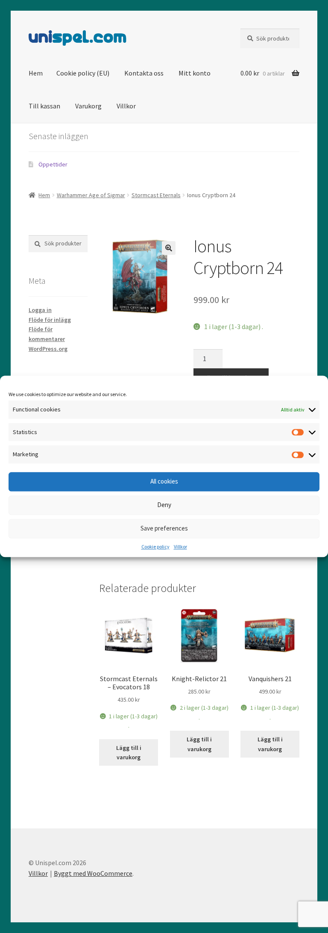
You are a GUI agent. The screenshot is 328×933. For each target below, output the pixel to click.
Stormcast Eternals (156, 195)
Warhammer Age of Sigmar (91, 195)
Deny (164, 505)
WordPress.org (48, 349)
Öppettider (52, 164)
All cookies (164, 482)
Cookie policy (155, 546)
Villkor (180, 546)
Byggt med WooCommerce (93, 873)
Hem (36, 73)
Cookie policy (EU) (82, 73)
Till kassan (44, 106)
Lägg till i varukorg (128, 752)
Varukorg (88, 106)
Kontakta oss (144, 73)
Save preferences (164, 529)
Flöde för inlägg (50, 320)
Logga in (40, 310)
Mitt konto (195, 73)
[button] (169, 248)
